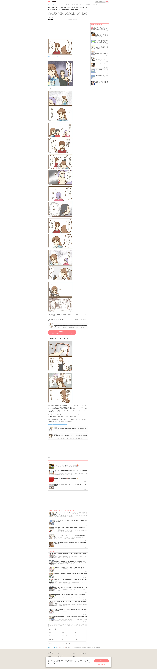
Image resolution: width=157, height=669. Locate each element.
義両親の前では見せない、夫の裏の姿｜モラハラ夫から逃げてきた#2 (69, 561)
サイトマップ (50, 655)
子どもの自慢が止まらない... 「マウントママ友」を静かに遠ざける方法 (101, 77)
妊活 (74, 653)
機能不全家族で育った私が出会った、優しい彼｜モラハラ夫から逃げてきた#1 (70, 554)
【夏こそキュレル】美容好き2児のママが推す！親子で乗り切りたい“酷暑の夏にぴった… (70, 471)
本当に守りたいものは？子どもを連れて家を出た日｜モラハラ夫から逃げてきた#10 (70, 610)
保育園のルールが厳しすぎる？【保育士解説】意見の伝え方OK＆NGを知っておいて (70, 543)
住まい (82, 656)
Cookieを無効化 (101, 664)
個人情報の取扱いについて (62, 655)
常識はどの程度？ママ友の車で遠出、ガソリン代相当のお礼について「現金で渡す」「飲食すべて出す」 (101, 28)
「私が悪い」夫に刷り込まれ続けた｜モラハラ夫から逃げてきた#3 (69, 567)
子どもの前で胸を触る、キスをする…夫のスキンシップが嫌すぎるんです (101, 65)
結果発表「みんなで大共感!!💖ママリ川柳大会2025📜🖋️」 (67, 478)
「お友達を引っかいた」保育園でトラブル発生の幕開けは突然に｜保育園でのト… (70, 436)
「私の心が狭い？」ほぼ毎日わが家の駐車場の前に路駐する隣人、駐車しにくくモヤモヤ (101, 59)
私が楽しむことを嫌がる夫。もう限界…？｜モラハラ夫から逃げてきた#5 (70, 573)
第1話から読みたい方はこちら (54, 56)
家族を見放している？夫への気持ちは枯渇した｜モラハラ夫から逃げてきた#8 (70, 595)
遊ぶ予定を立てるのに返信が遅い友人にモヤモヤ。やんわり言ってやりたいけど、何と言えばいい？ (101, 41)
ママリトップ (50, 653)
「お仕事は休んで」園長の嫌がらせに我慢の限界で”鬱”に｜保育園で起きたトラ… (70, 325)
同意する (101, 661)
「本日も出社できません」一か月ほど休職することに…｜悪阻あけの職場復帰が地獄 (101, 47)
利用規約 (59, 656)
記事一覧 (49, 656)
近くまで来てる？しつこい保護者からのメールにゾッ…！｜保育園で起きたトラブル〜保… (70, 521)
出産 (74, 656)
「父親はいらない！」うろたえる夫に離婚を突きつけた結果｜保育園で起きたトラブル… (70, 513)
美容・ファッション (84, 653)
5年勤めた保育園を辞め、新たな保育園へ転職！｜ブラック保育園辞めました (70, 429)
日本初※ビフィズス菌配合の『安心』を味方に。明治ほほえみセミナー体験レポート (70, 485)
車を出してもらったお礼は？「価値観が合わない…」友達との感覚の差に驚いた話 (101, 82)
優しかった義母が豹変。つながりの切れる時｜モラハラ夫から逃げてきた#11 (70, 617)
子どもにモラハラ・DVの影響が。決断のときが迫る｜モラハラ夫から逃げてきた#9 (70, 602)
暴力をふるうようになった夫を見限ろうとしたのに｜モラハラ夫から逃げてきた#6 (70, 580)
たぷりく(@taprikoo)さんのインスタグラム (57, 424)
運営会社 (59, 653)
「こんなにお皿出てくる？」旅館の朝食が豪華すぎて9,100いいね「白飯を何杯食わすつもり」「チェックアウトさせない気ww (101, 34)
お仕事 (82, 655)
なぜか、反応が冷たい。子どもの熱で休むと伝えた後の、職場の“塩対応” (101, 71)
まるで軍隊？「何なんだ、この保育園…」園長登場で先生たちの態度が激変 (70, 535)
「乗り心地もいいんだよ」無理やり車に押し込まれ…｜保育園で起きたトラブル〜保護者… (70, 528)
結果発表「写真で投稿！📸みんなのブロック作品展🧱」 (66, 465)
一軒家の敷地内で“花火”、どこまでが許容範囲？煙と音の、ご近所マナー (101, 53)
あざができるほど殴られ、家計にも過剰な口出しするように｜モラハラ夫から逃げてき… (70, 587)
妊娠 (74, 655)
